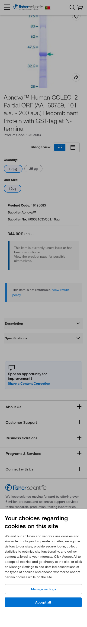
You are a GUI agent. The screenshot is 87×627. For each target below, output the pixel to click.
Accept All (43, 602)
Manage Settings (43, 589)
